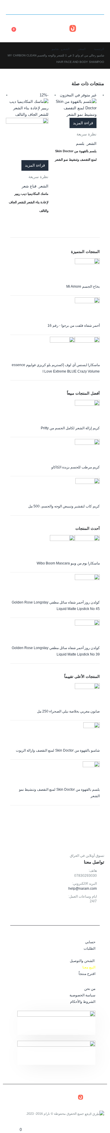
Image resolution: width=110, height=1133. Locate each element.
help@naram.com (82, 888)
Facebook (98, 914)
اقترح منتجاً (87, 974)
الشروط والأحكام (82, 1001)
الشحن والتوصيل (82, 961)
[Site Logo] (86, 28)
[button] (99, 7)
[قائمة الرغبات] (11, 25)
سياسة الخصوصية (82, 995)
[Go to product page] (55, 270)
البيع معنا (88, 967)
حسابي (90, 942)
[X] (22, 7)
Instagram (85, 914)
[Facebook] (32, 7)
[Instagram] (11, 7)
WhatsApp (72, 914)
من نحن (89, 988)
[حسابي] (24, 25)
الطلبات (89, 948)
